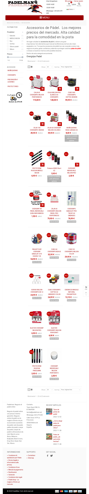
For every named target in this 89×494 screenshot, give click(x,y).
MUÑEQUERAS (13, 70)
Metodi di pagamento (15, 470)
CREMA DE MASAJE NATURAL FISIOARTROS (72, 292)
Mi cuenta (68, 1)
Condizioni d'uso (13, 467)
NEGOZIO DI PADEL (13, 23)
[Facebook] (47, 455)
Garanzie (11, 475)
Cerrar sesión (78, 1)
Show (43, 67)
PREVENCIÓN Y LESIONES (13, 81)
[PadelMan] (25, 7)
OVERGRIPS (12, 75)
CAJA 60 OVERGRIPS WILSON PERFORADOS (37, 95)
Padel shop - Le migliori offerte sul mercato (13, 482)
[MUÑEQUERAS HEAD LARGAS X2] (71, 117)
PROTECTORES (13, 86)
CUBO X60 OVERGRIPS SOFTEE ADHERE (71, 95)
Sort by (56, 67)
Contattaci (31, 455)
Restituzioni (12, 472)
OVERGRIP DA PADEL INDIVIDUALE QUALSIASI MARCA (37, 211)
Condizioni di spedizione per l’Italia (14, 457)
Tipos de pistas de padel (56, 412)
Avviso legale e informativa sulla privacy (13, 462)
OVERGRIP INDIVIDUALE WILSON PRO (71, 170)
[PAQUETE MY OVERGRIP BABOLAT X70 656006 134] (36, 239)
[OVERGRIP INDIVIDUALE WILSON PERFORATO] (54, 355)
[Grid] (29, 66)
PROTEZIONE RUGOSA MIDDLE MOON (37, 170)
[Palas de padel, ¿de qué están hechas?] (49, 436)
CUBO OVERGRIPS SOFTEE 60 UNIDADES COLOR (54, 292)
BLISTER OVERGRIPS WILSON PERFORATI (54, 330)
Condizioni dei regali (14, 477)
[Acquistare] (42, 89)
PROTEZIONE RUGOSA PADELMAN (36, 368)
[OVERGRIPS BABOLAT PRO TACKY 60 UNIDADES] (71, 198)
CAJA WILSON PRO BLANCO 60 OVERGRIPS (54, 95)
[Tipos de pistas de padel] (49, 411)
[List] (31, 66)
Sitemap (30, 458)
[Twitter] (51, 455)
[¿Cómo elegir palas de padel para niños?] (49, 423)
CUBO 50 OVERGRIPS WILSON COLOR (72, 251)
